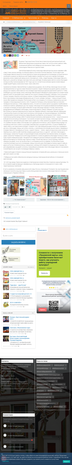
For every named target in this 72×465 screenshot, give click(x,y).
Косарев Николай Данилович (16, 435)
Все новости (31, 267)
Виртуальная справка (13, 259)
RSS (68, 215)
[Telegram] (18, 55)
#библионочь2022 (58, 387)
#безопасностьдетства (44, 397)
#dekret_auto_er (59, 365)
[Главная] (3, 22)
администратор (6, 325)
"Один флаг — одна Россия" (18, 285)
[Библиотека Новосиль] (50, 12)
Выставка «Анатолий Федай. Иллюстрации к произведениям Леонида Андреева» (19, 338)
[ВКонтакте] (5, 55)
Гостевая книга (12, 250)
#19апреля (40, 391)
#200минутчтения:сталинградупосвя (48, 375)
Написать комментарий (12, 218)
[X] (10, 55)
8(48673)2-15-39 (31, 2)
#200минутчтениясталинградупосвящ (48, 378)
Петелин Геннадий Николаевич (16, 426)
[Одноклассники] (7, 55)
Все (33, 313)
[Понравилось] (5, 207)
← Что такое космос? (19, 200)
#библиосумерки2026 (43, 365)
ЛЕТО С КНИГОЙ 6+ (15, 302)
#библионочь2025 (53, 391)
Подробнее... (5, 461)
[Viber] (12, 55)
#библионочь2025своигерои (45, 381)
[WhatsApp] (15, 55)
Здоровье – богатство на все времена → (52, 200)
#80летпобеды (58, 407)
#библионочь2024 (42, 400)
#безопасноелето (57, 384)
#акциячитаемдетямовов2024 (46, 403)
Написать (44, 273)
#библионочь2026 (58, 368)
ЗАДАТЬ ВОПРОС (18, 242)
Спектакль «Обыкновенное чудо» (20, 328)
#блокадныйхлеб (42, 384)
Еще (53, 18)
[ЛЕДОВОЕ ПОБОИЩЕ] (10, 64)
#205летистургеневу (43, 407)
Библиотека (13, 275)
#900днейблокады (42, 368)
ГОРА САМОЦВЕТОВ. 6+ (17, 271)
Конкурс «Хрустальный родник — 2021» (20, 318)
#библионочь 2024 (42, 387)
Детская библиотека (27, 47)
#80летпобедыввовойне (44, 371)
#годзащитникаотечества (45, 47)
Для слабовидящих (12, 229)
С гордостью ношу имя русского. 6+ (21, 294)
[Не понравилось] (9, 207)
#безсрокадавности (43, 394)
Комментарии (8, 212)
